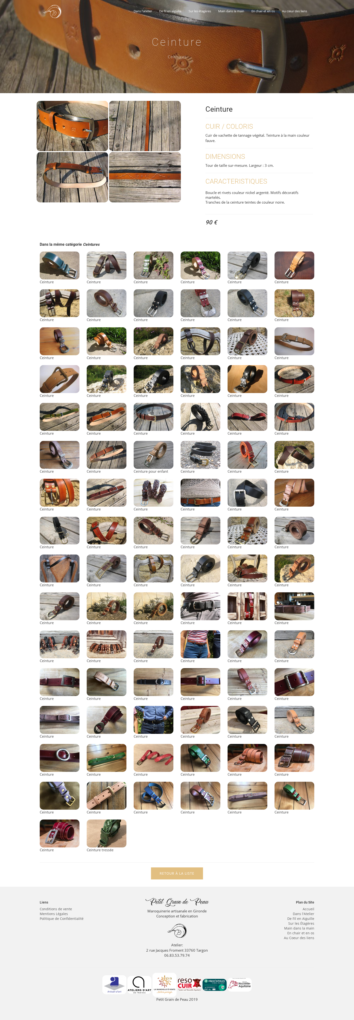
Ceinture (47, 281)
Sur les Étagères (301, 923)
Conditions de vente (56, 909)
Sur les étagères (200, 11)
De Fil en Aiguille (300, 918)
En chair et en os (263, 11)
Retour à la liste (177, 873)
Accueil (308, 909)
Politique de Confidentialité (62, 918)
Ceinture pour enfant (151, 471)
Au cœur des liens (294, 11)
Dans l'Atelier (303, 913)
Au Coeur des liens (299, 938)
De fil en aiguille (170, 11)
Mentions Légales (54, 913)
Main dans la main (231, 11)
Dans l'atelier (143, 11)
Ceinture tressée (100, 849)
